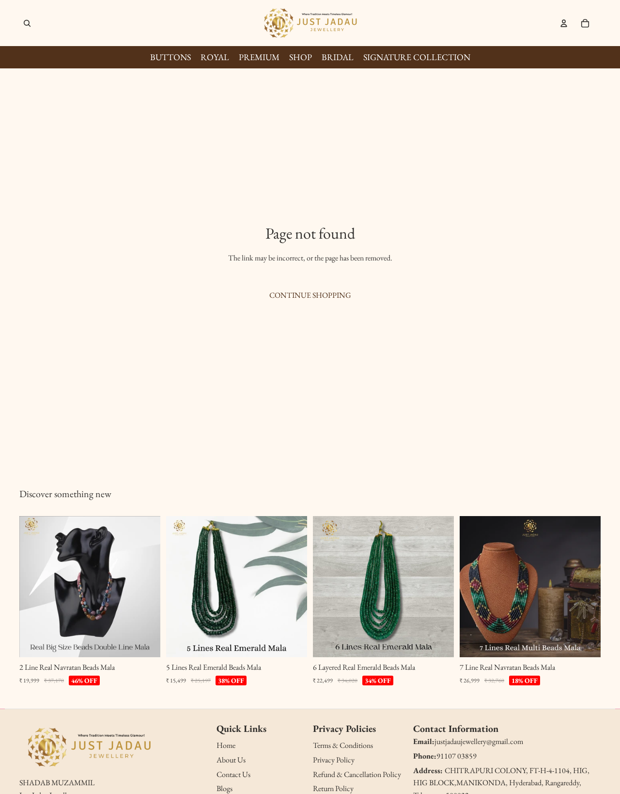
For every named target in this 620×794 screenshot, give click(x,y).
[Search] (27, 23)
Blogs (224, 788)
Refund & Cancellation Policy (357, 774)
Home (226, 745)
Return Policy (333, 788)
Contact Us (233, 774)
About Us (231, 760)
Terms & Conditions (343, 745)
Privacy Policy (334, 760)
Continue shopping (310, 295)
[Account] (563, 23)
